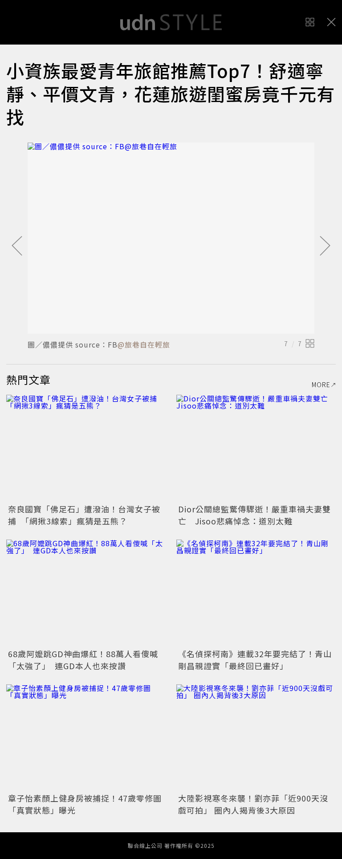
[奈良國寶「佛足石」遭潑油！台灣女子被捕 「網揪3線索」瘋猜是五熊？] (86, 448)
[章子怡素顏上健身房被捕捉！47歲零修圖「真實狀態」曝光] (86, 737)
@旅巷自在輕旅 (144, 344)
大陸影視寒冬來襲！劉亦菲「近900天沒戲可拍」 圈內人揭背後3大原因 (253, 804)
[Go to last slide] (17, 246)
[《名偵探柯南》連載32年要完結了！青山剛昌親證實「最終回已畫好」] (256, 593)
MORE (321, 384)
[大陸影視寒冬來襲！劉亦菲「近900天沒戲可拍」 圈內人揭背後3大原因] (256, 737)
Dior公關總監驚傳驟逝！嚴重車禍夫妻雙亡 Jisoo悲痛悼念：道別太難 (254, 515)
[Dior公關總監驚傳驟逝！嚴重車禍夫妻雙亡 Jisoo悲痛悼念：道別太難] (256, 448)
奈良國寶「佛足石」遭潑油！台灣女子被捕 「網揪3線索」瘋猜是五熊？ (84, 515)
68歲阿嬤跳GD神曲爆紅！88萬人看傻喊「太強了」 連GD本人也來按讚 (83, 659)
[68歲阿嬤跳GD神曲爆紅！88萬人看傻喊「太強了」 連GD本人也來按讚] (86, 593)
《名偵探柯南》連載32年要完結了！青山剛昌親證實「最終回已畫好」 (255, 659)
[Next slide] (325, 246)
